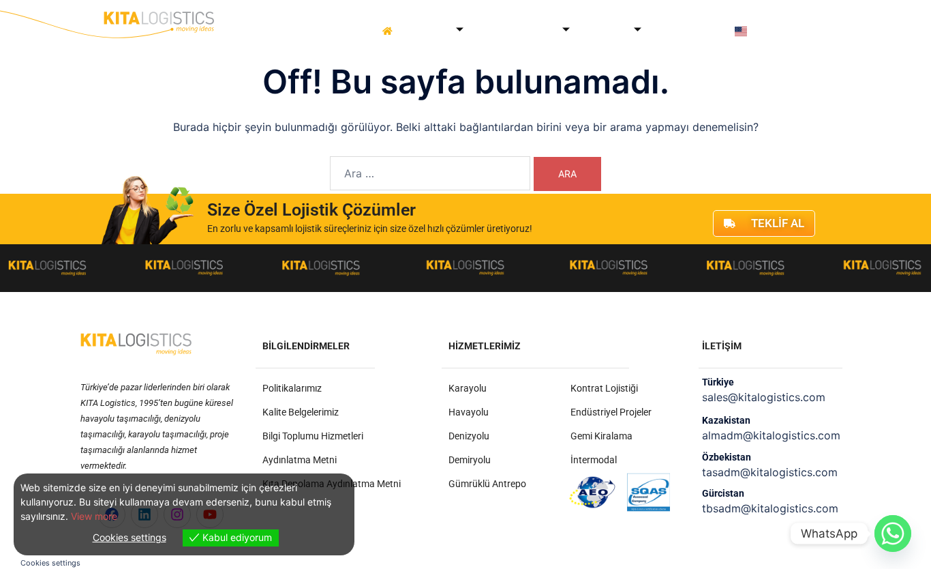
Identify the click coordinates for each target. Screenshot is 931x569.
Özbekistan (726, 457)
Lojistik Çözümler (513, 31)
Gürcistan (723, 493)
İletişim (714, 31)
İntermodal (593, 459)
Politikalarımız (292, 388)
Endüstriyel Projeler (611, 412)
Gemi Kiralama (601, 436)
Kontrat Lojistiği (604, 388)
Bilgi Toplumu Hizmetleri (312, 436)
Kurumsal (427, 31)
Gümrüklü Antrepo (487, 483)
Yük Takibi (670, 31)
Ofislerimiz (602, 31)
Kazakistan (726, 420)
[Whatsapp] (892, 533)
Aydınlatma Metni (299, 459)
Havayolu (468, 412)
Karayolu (467, 388)
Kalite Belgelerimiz (300, 412)
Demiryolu (469, 459)
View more (94, 516)
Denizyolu (468, 436)
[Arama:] (430, 173)
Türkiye (718, 382)
